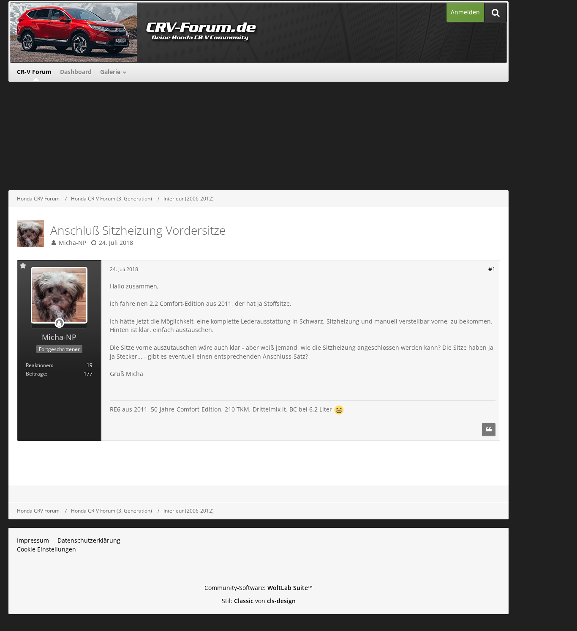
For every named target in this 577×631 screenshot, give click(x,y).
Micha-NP (72, 243)
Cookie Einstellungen (46, 549)
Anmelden (465, 12)
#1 (491, 269)
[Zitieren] (488, 429)
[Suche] (495, 12)
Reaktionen (39, 365)
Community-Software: (258, 588)
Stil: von (259, 601)
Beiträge (36, 373)
